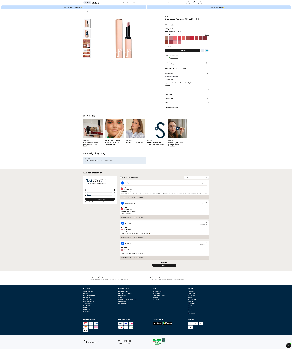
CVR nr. (190, 311)
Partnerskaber (156, 293)
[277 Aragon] (166, 42)
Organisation (191, 291)
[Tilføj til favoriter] (202, 50)
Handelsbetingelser (123, 291)
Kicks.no (190, 307)
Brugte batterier (122, 301)
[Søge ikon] (169, 3)
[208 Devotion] (171, 38)
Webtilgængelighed (123, 303)
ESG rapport (156, 299)
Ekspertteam (86, 305)
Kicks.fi (190, 309)
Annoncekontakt (192, 299)
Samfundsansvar (157, 291)
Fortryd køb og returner (89, 295)
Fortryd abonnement (88, 299)
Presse (190, 297)
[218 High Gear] (188, 38)
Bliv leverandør (192, 313)
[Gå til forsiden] (95, 2)
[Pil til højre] (207, 281)
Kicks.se (190, 305)
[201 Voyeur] (166, 38)
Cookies (120, 297)
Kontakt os (86, 293)
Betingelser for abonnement (125, 293)
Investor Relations (192, 293)
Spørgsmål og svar (88, 291)
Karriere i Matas (192, 303)
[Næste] (87, 60)
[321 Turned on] (171, 42)
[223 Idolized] (196, 38)
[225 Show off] (200, 38)
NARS (166, 16)
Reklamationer (86, 297)
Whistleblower (191, 295)
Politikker (155, 297)
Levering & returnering (171, 107)
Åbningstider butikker (88, 301)
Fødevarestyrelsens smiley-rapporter (127, 299)
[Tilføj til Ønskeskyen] (207, 50)
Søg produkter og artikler (129, 2)
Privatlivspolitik (122, 295)
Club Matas (86, 307)
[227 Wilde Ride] (205, 38)
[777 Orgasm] (175, 42)
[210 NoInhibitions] (179, 38)
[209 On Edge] (175, 38)
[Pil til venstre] (203, 281)
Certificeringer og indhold (159, 295)
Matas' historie (191, 301)
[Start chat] (288, 345)
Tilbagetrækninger (88, 303)
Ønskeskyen (86, 311)
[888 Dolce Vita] (179, 42)
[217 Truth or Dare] (183, 38)
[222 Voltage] (192, 38)
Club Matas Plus (87, 309)
